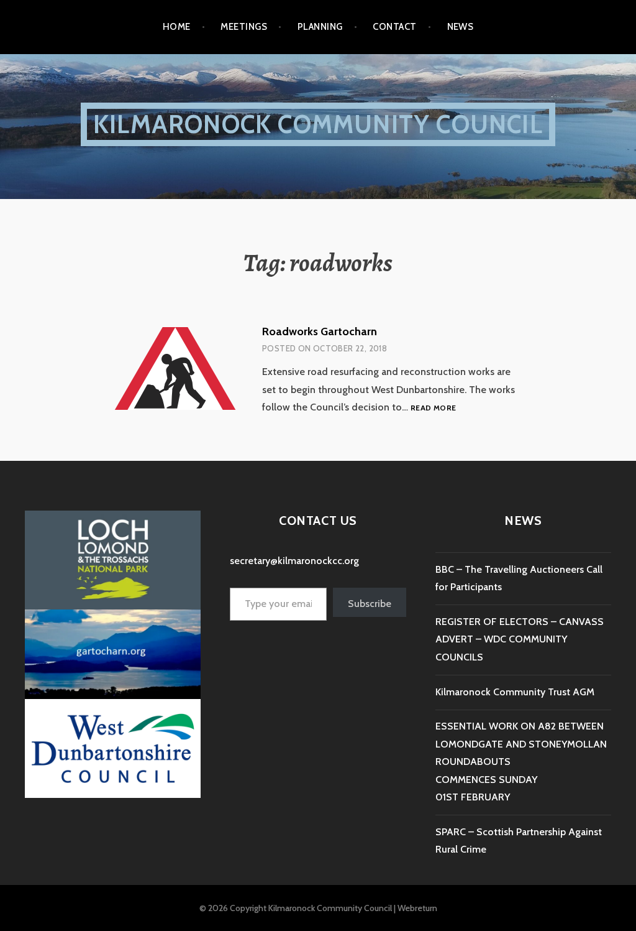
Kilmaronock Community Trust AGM (514, 692)
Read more (433, 408)
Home (177, 26)
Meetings (243, 26)
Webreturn (417, 908)
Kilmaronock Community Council (318, 124)
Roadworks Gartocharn (319, 331)
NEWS (460, 26)
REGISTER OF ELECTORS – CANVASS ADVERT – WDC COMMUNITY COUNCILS (519, 639)
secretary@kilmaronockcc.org (294, 561)
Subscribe (369, 603)
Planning (320, 26)
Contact (394, 26)
